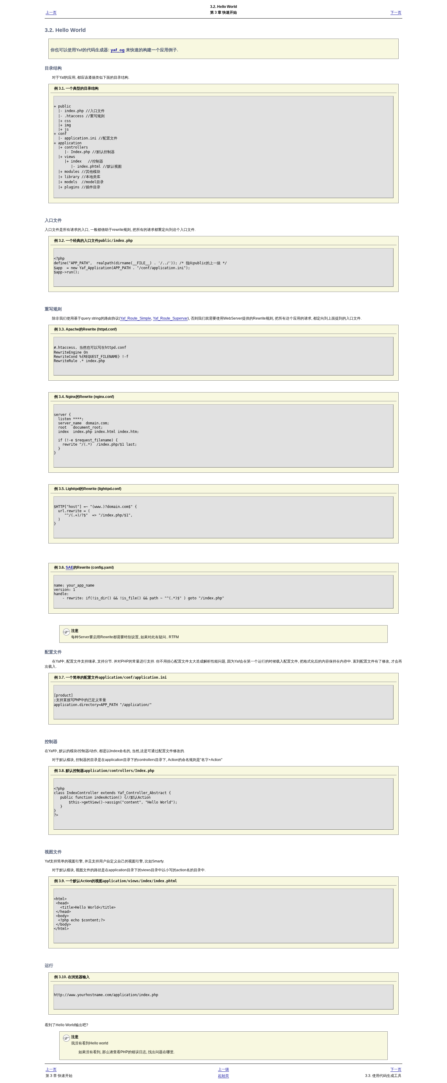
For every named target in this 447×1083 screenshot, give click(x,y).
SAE (69, 567)
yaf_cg (118, 49)
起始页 (223, 1076)
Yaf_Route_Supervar (170, 318)
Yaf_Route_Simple (135, 318)
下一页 (395, 12)
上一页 (51, 12)
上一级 (223, 1069)
